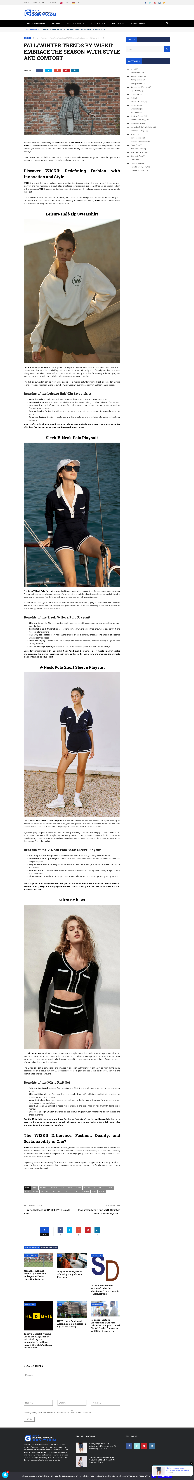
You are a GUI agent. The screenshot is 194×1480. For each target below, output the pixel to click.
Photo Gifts (135, 145)
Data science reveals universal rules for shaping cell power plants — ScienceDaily (105, 1289)
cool (62, 1188)
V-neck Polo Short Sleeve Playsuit (44, 820)
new (53, 1191)
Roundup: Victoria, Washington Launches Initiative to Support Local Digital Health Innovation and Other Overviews (105, 1325)
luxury (35, 1191)
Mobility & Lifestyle (138, 130)
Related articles (32, 1247)
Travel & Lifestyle (36, 23)
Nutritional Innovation (139, 141)
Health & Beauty (75, 23)
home (110, 1188)
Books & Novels (137, 76)
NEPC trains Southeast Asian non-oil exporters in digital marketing (71, 1324)
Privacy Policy (38, 3)
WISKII (26, 145)
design (70, 1188)
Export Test (135, 91)
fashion (87, 1188)
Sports (133, 159)
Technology (135, 163)
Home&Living (136, 123)
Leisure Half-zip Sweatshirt (72, 214)
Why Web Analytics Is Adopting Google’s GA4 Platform (69, 1274)
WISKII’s (85, 157)
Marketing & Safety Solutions (142, 127)
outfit (68, 1191)
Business (54, 1188)
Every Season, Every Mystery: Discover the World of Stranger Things (73, 29)
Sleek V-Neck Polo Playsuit (72, 437)
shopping (85, 1191)
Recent (79, 1436)
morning (44, 1191)
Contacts (52, 3)
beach (34, 1188)
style (94, 1191)
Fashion (56, 23)
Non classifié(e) (137, 138)
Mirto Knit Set (71, 899)
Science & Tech (98, 23)
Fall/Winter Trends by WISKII (69, 142)
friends (101, 1188)
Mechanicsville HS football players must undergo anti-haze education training (35, 1274)
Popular (90, 1436)
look (27, 1191)
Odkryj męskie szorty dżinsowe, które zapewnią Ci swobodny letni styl (102, 1446)
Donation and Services (140, 87)
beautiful (43, 1188)
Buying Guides (138, 23)
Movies (133, 134)
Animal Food (135, 72)
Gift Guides (118, 23)
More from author (49, 1247)
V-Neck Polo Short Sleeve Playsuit (72, 667)
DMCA (26, 3)
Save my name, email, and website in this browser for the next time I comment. (58, 1412)
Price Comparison (138, 149)
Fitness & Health (137, 101)
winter (101, 1191)
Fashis (133, 98)
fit (94, 1188)
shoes (76, 1191)
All (60, 1256)
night (60, 1191)
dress (78, 1188)
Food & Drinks (136, 105)
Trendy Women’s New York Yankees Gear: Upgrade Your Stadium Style (102, 1459)
